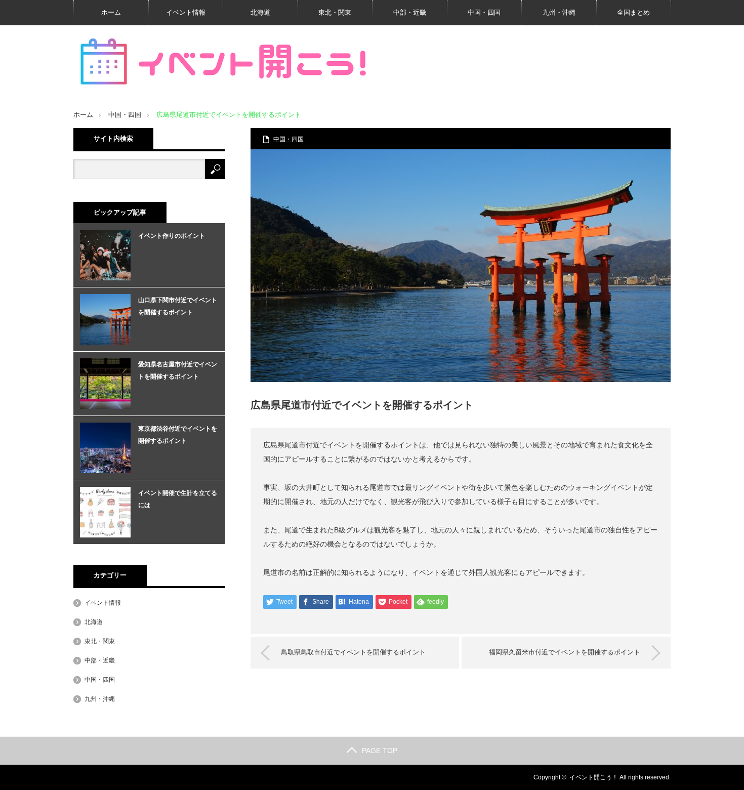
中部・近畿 (409, 12)
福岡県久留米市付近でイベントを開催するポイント (564, 652)
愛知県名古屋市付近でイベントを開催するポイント (177, 370)
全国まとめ (633, 12)
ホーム (111, 12)
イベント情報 (185, 12)
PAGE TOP (379, 750)
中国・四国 (484, 12)
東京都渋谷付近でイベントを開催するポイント (177, 434)
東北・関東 (334, 12)
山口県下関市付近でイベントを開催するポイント (177, 306)
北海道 (260, 12)
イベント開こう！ (593, 777)
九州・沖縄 (559, 12)
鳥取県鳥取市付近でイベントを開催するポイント (353, 652)
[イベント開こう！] (225, 62)
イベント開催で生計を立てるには (177, 499)
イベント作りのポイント (171, 235)
